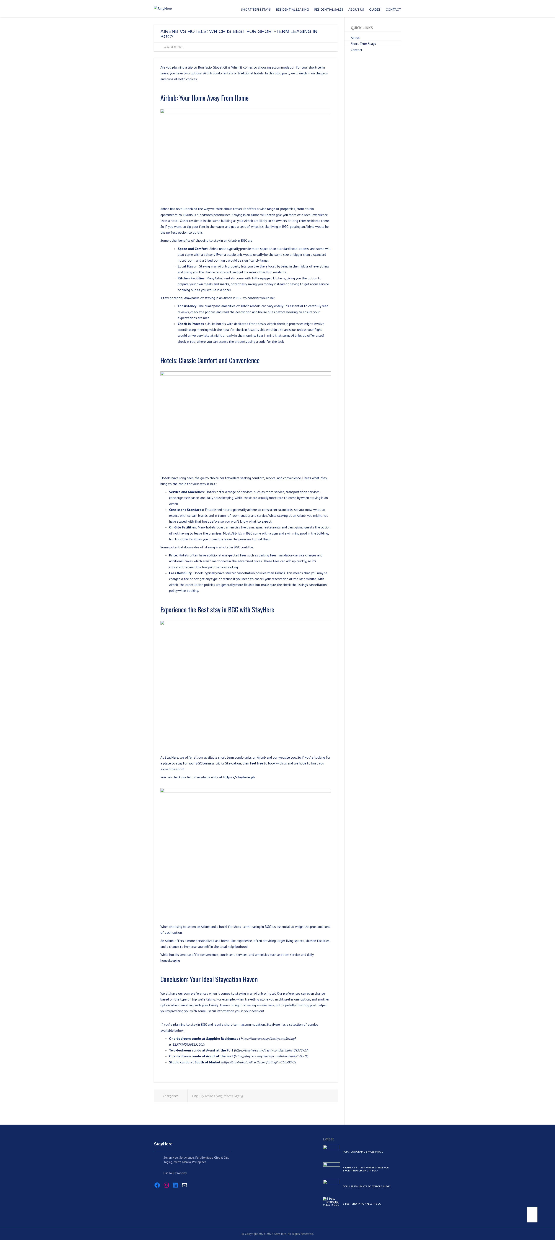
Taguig (238, 1096)
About (355, 37)
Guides (374, 9)
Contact (393, 9)
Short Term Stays (363, 43)
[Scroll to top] (532, 1215)
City (194, 1096)
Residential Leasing (292, 9)
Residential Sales (328, 9)
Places (228, 1096)
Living (218, 1096)
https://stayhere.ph (239, 777)
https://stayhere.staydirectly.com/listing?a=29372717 (271, 1050)
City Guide (206, 1096)
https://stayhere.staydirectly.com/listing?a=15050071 (258, 1062)
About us (356, 9)
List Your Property (175, 1173)
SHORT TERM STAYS (256, 9)
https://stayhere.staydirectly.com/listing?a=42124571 (271, 1056)
